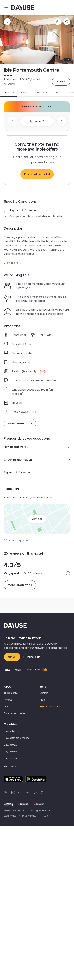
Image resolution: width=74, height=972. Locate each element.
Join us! (12, 656)
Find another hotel (37, 174)
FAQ (58, 92)
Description (41, 92)
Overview (9, 92)
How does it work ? (16, 447)
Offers (24, 92)
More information (20, 423)
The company (11, 692)
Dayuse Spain (11, 758)
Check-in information (18, 459)
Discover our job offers (15, 713)
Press (6, 706)
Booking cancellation (50, 706)
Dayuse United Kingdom (16, 738)
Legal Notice (10, 815)
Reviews (8, 699)
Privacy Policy (29, 815)
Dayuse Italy (10, 751)
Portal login (33, 656)
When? (39, 121)
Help (42, 699)
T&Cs (45, 815)
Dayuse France (11, 731)
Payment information (17, 472)
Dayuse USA (10, 744)
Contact (44, 692)
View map (61, 81)
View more (11, 262)
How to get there (21, 540)
